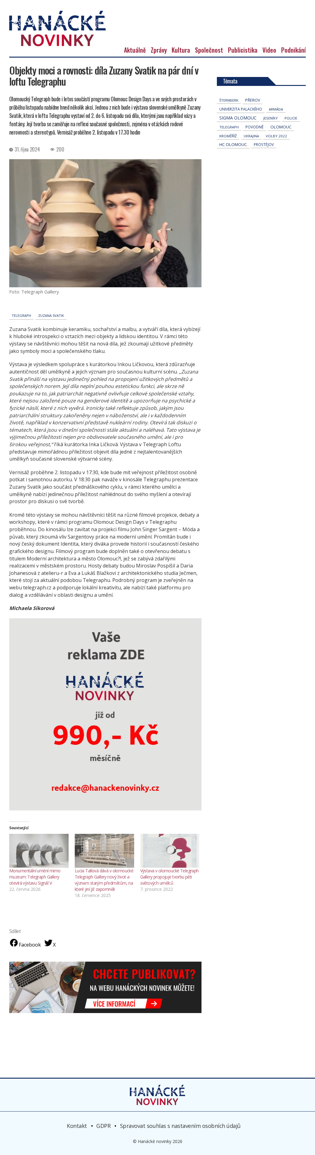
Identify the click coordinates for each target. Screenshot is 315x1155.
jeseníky (270, 118)
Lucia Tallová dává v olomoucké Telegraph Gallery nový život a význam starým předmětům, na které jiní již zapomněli (104, 880)
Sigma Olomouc (238, 118)
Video (269, 50)
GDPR (103, 1125)
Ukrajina (251, 136)
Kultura (181, 50)
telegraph (21, 315)
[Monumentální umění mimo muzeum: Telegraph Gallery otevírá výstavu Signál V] (39, 851)
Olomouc (281, 127)
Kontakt (77, 1125)
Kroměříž (228, 136)
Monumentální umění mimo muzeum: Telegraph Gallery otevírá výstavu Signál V (35, 877)
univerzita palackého (240, 109)
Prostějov (264, 144)
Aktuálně (135, 50)
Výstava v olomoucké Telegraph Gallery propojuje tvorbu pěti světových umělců (169, 877)
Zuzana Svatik (51, 315)
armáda (276, 109)
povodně (254, 127)
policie (291, 118)
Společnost (209, 50)
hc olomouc (233, 144)
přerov (252, 100)
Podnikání (293, 50)
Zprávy (159, 50)
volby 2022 (276, 136)
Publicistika (242, 50)
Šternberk (228, 100)
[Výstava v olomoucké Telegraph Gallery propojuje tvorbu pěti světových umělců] (170, 851)
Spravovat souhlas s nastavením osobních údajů (180, 1125)
